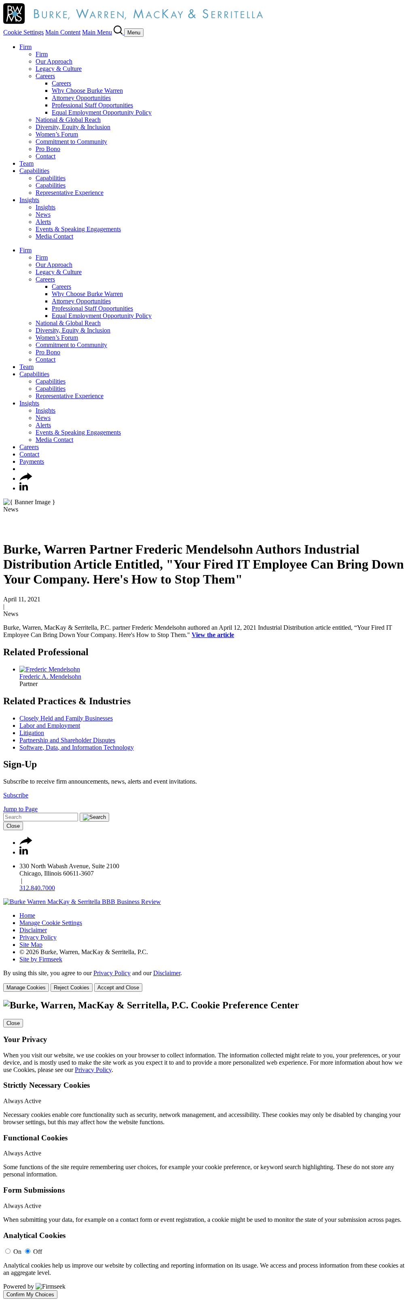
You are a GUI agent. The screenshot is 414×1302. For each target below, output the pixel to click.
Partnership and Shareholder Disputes (67, 740)
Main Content (62, 32)
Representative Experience (70, 192)
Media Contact (54, 236)
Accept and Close (118, 987)
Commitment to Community (71, 141)
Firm (25, 46)
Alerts (43, 221)
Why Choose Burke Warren (87, 90)
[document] (207, 1149)
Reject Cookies (71, 987)
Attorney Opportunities (81, 97)
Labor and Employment (49, 725)
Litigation (31, 732)
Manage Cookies (26, 987)
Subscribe (15, 795)
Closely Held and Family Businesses (66, 718)
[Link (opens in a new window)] (82, 901)
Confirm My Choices (30, 1294)
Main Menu (97, 32)
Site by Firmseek (40, 959)
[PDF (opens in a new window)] (7, 529)
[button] (25, 478)
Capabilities (34, 170)
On (17, 1251)
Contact (45, 156)
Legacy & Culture (59, 68)
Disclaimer (33, 930)
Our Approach (54, 61)
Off (37, 1251)
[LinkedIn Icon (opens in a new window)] (23, 488)
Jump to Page (20, 808)
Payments (31, 461)
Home (27, 915)
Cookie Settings (23, 32)
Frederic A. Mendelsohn (50, 676)
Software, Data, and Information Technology (76, 747)
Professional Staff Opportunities (92, 105)
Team (26, 163)
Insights (29, 199)
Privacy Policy (38, 937)
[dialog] (207, 981)
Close (13, 826)
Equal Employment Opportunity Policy (102, 112)
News (43, 214)
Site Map (30, 944)
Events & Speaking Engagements (78, 229)
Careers (45, 75)
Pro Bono (48, 148)
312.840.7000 (37, 887)
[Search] (119, 32)
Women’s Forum (57, 134)
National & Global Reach (68, 119)
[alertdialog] (207, 1149)
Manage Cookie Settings (50, 922)
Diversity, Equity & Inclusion (73, 127)
